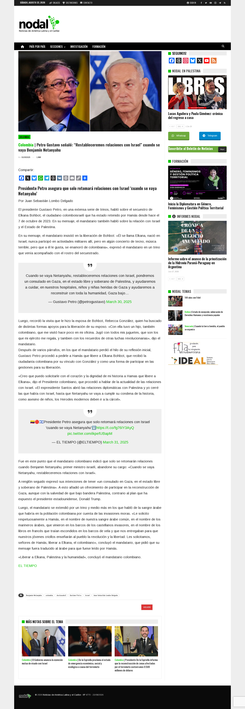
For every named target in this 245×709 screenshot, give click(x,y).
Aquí (222, 149)
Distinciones (72, 2)
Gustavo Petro (75, 595)
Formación (98, 46)
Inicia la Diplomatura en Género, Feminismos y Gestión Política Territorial (196, 205)
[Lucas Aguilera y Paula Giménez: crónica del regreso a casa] (197, 92)
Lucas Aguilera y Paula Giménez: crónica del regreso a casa (195, 115)
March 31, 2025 (115, 442)
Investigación (79, 46)
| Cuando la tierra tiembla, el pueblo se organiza (205, 327)
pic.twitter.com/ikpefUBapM (90, 433)
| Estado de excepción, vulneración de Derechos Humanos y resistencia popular (204, 313)
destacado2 (61, 595)
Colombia (24, 137)
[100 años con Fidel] (175, 301)
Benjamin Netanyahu (34, 595)
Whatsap (181, 135)
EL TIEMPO (27, 566)
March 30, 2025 (119, 302)
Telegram (212, 135)
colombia (49, 595)
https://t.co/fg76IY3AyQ (115, 428)
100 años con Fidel (192, 297)
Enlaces (56, 2)
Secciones (56, 46)
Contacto (87, 2)
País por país (37, 46)
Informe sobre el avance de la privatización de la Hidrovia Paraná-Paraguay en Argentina (197, 262)
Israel (87, 595)
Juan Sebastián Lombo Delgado (106, 595)
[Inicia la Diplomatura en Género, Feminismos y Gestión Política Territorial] (197, 183)
